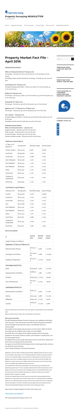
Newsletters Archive (62, 25)
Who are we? (50, 25)
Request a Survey (16, 25)
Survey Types (40, 25)
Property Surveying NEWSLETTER (24, 16)
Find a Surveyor (29, 25)
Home (7, 25)
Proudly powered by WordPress (30, 408)
